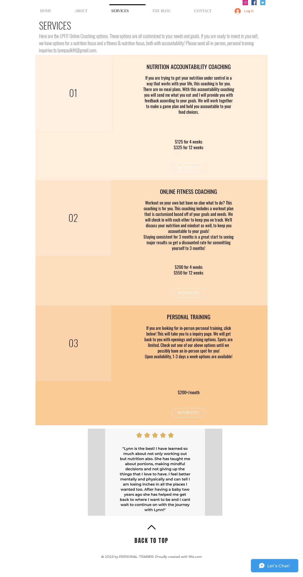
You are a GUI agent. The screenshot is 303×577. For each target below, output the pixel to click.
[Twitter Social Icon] (262, 2)
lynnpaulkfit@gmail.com (77, 50)
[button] (155, 472)
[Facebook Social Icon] (254, 2)
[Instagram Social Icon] (245, 2)
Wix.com (195, 557)
